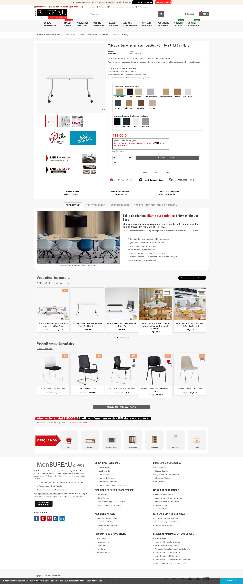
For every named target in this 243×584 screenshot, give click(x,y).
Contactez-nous (142, 7)
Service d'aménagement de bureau (120, 7)
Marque (111, 51)
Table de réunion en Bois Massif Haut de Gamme (172, 549)
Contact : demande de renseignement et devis (171, 563)
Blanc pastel (187, 97)
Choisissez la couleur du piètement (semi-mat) (131, 116)
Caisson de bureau (161, 505)
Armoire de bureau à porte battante (167, 502)
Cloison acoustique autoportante (166, 522)
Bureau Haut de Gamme (105, 478)
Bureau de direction (103, 474)
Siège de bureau (160, 467)
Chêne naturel (119, 97)
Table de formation (103, 498)
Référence (112, 54)
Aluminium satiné (150, 97)
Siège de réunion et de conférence (167, 474)
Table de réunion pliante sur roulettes (54, 283)
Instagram (55, 518)
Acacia (138, 97)
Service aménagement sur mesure (167, 545)
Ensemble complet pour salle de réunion (111, 502)
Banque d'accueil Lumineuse (107, 525)
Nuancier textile (160, 538)
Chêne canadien (166, 97)
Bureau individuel (103, 467)
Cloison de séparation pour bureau (167, 518)
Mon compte (101, 538)
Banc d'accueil (160, 482)
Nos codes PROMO (103, 553)
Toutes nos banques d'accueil (107, 518)
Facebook (36, 518)
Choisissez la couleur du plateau (125, 86)
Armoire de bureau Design (164, 495)
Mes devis (101, 7)
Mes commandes (103, 542)
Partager (145, 172)
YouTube (43, 518)
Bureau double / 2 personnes (107, 482)
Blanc (136, 126)
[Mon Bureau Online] (51, 14)
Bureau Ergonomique (104, 471)
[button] (192, 278)
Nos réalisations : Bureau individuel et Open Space (173, 560)
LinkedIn (62, 518)
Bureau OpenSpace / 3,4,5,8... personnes (111, 485)
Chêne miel (129, 108)
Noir (130, 97)
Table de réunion (103, 495)
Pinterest (167, 172)
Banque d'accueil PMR (105, 522)
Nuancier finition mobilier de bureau (167, 542)
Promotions (101, 549)
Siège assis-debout (162, 478)
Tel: (143, 2)
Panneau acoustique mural (164, 525)
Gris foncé (145, 126)
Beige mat (152, 108)
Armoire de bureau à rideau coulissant (168, 498)
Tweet (156, 172)
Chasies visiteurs (45, 348)
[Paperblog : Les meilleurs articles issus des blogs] (34, 572)
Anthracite (118, 108)
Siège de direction (161, 471)
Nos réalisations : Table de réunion (167, 556)
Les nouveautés (88, 7)
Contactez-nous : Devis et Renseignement (52, 490)
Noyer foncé (141, 108)
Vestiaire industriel (161, 509)
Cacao (177, 97)
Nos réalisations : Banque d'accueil (167, 553)
